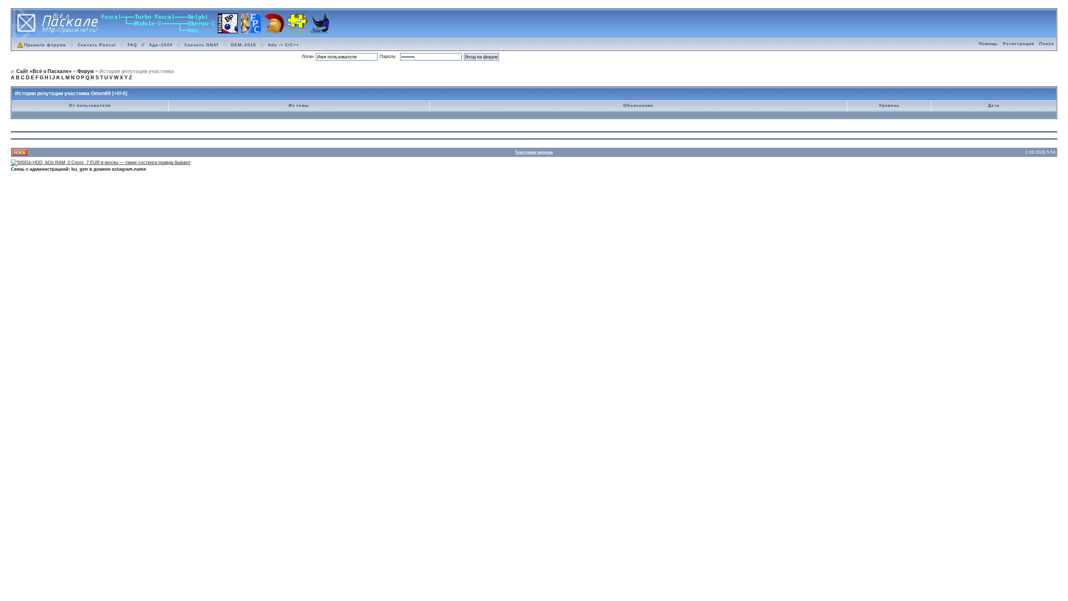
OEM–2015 (243, 45)
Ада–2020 (161, 45)
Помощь (988, 43)
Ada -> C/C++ (283, 45)
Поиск (1046, 43)
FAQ (132, 45)
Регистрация (1018, 43)
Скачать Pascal (97, 45)
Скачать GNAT (201, 45)
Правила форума (45, 45)
